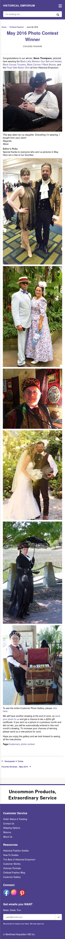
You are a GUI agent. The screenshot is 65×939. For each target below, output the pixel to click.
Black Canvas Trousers (14, 64)
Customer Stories (12, 863)
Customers (14, 744)
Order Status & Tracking (15, 819)
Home (4, 27)
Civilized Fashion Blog (14, 872)
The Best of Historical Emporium (19, 859)
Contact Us (8, 823)
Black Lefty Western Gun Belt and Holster (41, 61)
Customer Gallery (12, 877)
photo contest (28, 744)
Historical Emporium (19, 5)
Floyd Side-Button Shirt (18, 67)
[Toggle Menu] (59, 5)
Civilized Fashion (16, 27)
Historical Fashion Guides (16, 850)
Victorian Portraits (12, 868)
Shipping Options (11, 827)
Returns (7, 832)
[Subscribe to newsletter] (58, 917)
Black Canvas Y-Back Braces (41, 64)
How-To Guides (10, 855)
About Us (7, 836)
